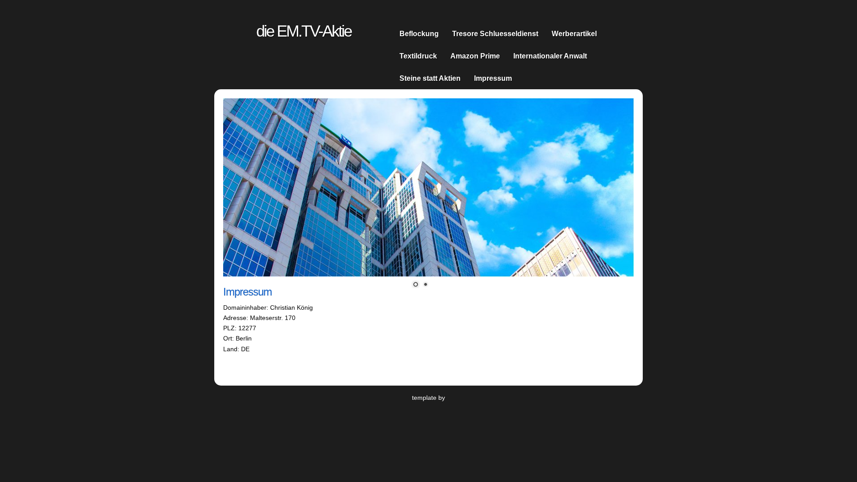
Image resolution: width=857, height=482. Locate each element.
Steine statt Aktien (430, 78)
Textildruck (418, 56)
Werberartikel (574, 33)
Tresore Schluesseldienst (495, 33)
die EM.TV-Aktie (303, 31)
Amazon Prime (475, 56)
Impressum (493, 78)
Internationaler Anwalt (550, 56)
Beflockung (419, 33)
